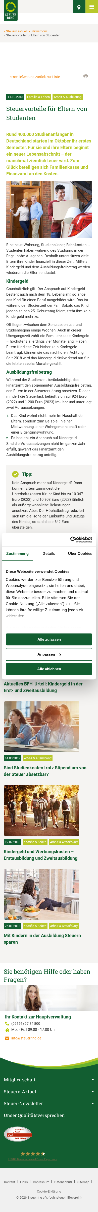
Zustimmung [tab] (17, 553)
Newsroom (39, 31)
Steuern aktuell (16, 31)
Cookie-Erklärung (49, 1191)
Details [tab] (48, 553)
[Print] (85, 76)
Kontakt (9, 1182)
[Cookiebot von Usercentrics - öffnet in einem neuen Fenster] (70, 539)
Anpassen (46, 654)
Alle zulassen (49, 639)
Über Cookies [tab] (80, 553)
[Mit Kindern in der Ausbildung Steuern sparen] (48, 894)
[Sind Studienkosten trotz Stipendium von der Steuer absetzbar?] (48, 726)
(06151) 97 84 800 (25, 1023)
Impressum (41, 1182)
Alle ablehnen (49, 669)
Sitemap (83, 1182)
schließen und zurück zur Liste (36, 77)
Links (24, 1182)
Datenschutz (63, 1182)
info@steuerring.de (26, 1038)
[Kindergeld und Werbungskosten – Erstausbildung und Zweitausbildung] (48, 810)
